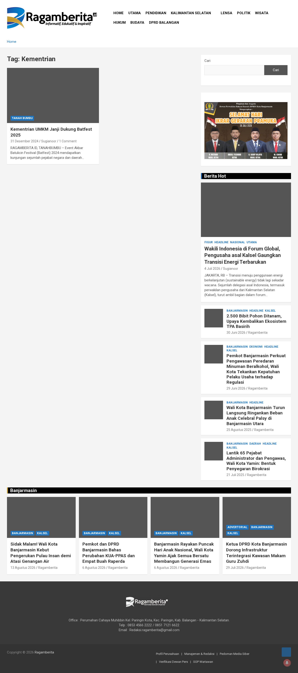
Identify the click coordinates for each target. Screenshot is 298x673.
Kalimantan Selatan (191, 13)
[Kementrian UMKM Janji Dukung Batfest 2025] (53, 95)
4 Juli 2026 (212, 268)
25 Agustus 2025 (239, 430)
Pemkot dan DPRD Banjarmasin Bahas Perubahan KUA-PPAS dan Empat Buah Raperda (108, 552)
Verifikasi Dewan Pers (173, 661)
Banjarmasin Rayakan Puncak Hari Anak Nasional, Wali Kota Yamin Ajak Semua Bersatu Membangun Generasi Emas (184, 552)
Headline (221, 242)
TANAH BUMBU (22, 118)
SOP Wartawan (203, 661)
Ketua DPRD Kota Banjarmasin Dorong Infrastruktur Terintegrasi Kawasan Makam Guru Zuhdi (256, 552)
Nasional (237, 242)
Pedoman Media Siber (234, 654)
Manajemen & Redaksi (199, 654)
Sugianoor (48, 141)
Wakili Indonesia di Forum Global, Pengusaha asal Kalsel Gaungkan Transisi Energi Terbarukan (242, 255)
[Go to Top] (286, 652)
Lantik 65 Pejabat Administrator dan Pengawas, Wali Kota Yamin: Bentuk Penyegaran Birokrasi (256, 460)
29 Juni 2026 (236, 388)
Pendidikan (156, 13)
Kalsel (270, 310)
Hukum (119, 22)
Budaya (137, 22)
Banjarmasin (237, 310)
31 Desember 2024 (24, 141)
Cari (207, 61)
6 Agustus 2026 (93, 568)
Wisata (261, 13)
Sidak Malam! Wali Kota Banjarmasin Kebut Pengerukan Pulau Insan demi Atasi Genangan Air (40, 552)
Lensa (226, 13)
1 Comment (68, 141)
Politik (243, 13)
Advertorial (237, 527)
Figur (208, 242)
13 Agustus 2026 (22, 568)
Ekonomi (256, 346)
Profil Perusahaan (167, 654)
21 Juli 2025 (235, 475)
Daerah (255, 443)
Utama (134, 13)
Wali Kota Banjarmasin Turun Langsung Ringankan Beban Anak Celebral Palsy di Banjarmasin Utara (256, 415)
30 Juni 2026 (236, 332)
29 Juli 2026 (235, 568)
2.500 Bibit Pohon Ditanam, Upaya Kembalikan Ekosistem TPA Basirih (256, 321)
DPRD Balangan (164, 22)
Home (118, 13)
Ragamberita (258, 332)
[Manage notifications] (287, 662)
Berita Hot (215, 176)
